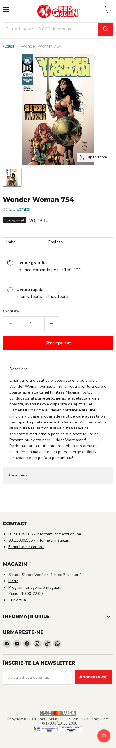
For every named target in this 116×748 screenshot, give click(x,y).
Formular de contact (26, 547)
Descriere (18, 369)
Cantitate (11, 311)
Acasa (8, 46)
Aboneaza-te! (93, 677)
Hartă (13, 581)
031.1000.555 (20, 540)
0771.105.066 (20, 534)
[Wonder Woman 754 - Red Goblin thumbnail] (12, 177)
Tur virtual (17, 600)
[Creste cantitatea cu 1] (52, 323)
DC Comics (19, 209)
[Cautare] (105, 29)
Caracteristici (20, 475)
